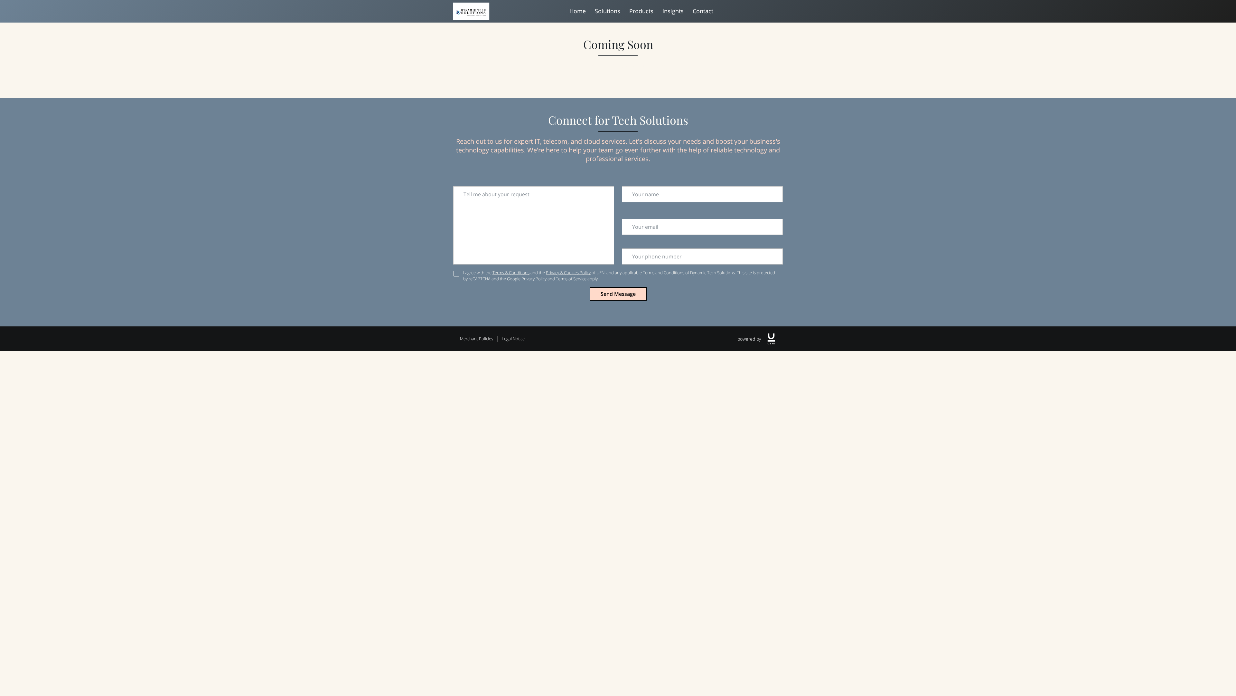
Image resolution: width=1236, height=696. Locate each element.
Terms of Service (571, 279)
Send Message (618, 293)
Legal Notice (513, 339)
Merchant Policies (476, 339)
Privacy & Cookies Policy (568, 273)
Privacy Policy (534, 279)
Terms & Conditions (510, 273)
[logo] (771, 338)
